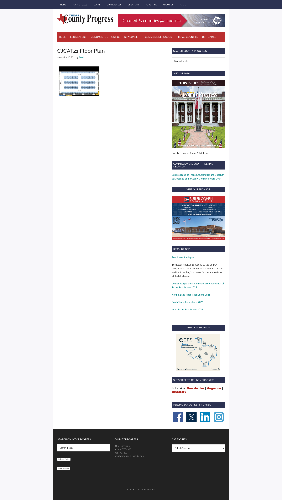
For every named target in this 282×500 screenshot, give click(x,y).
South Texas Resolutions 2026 (187, 302)
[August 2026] (198, 114)
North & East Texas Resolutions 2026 (191, 294)
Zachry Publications (145, 489)
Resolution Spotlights (183, 257)
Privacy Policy (63, 459)
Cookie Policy (63, 468)
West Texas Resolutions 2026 (187, 309)
